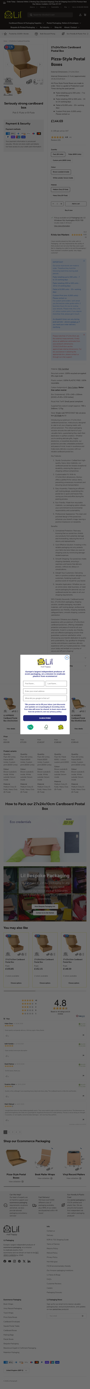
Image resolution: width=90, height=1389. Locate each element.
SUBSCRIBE (45, 718)
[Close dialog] (67, 657)
